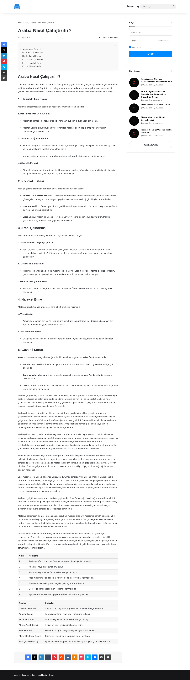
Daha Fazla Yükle (151, 145)
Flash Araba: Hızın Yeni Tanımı (155, 105)
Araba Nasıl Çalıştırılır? (33, 49)
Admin (145, 85)
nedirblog (50, 675)
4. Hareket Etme (33, 63)
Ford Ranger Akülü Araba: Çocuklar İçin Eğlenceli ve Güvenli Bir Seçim (153, 94)
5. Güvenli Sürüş (33, 66)
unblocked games (21, 675)
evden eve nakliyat (37, 675)
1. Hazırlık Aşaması (34, 52)
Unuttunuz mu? (164, 41)
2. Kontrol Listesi (33, 56)
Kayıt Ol (150, 54)
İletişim (130, 6)
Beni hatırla (136, 47)
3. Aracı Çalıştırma (34, 59)
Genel (32, 22)
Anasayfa (24, 22)
